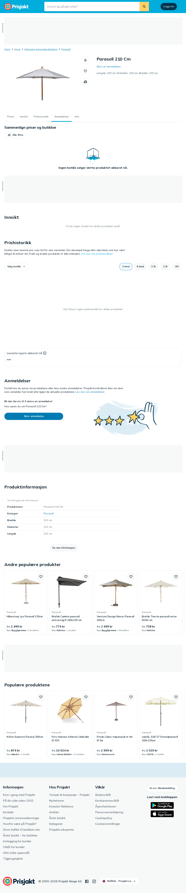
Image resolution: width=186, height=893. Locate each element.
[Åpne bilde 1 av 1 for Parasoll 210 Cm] (42, 83)
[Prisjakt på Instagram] (94, 881)
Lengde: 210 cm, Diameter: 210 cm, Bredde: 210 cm (127, 73)
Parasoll (66, 49)
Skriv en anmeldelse (109, 66)
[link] (25, 602)
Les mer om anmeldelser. (90, 391)
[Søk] (144, 6)
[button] (85, 60)
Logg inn (168, 6)
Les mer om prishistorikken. (97, 253)
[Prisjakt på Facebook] (87, 881)
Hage (17, 49)
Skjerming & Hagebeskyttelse (40, 49)
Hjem (7, 49)
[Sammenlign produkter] (85, 82)
